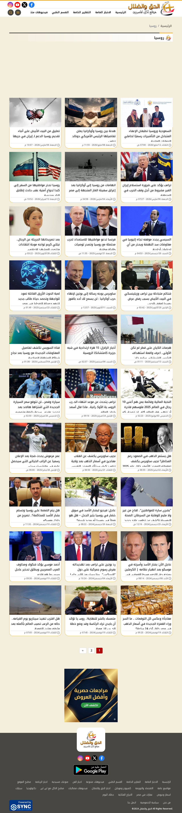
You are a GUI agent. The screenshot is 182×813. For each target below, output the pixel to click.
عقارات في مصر (144, 794)
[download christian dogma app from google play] (91, 770)
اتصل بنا (132, 802)
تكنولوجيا (31, 788)
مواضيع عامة (164, 788)
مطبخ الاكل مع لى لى (52, 788)
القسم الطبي (60, 12)
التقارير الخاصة (82, 12)
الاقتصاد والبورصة (144, 788)
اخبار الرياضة (41, 782)
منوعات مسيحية (60, 782)
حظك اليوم (108, 794)
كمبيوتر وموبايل (123, 788)
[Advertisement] (91, 71)
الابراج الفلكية (125, 794)
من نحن (167, 802)
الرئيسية (120, 12)
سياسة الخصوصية (149, 802)
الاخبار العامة (103, 12)
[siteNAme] (151, 9)
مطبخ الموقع (24, 782)
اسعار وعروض (164, 794)
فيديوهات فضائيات (77, 788)
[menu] (18, 12)
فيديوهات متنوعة (37, 12)
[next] (83, 650)
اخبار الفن (77, 782)
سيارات (18, 788)
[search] (10, 12)
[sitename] (91, 739)
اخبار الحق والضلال (101, 788)
